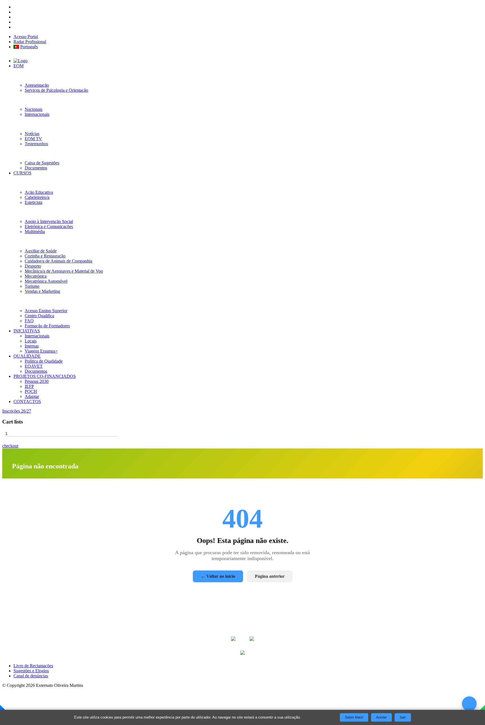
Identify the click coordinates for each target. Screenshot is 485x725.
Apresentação (37, 85)
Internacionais (37, 114)
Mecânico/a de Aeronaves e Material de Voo (64, 271)
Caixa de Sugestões (42, 162)
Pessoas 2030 (37, 381)
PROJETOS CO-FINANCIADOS (44, 376)
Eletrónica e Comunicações (49, 226)
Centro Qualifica (39, 315)
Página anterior (270, 576)
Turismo (32, 286)
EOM (18, 65)
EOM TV (33, 138)
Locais (30, 341)
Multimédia (35, 231)
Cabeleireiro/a (37, 197)
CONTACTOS (27, 401)
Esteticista (33, 202)
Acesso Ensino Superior (46, 310)
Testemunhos (36, 143)
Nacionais (33, 109)
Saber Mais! (354, 717)
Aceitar (381, 717)
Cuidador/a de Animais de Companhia (58, 261)
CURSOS (22, 173)
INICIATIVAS (26, 330)
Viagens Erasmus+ (41, 351)
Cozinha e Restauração (45, 256)
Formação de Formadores (47, 325)
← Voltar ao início (218, 576)
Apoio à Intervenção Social (49, 221)
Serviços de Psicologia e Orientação (56, 90)
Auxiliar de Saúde (41, 250)
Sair (403, 717)
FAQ (29, 320)
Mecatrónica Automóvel (46, 281)
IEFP (29, 386)
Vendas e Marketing (42, 291)
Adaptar (32, 396)
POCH (31, 391)
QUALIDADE (27, 356)
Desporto (33, 266)
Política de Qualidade (44, 361)
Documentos (36, 167)
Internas (32, 346)
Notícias (32, 133)
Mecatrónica (36, 276)
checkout (10, 445)
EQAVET (34, 366)
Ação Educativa (39, 192)
